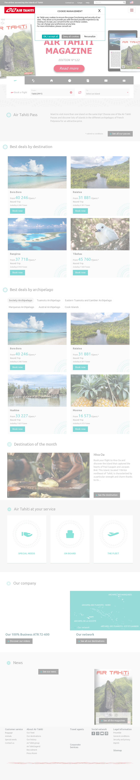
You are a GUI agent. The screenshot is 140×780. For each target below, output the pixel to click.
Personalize (89, 36)
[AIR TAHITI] (19, 10)
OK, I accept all (50, 36)
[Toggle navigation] (132, 10)
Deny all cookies (71, 36)
